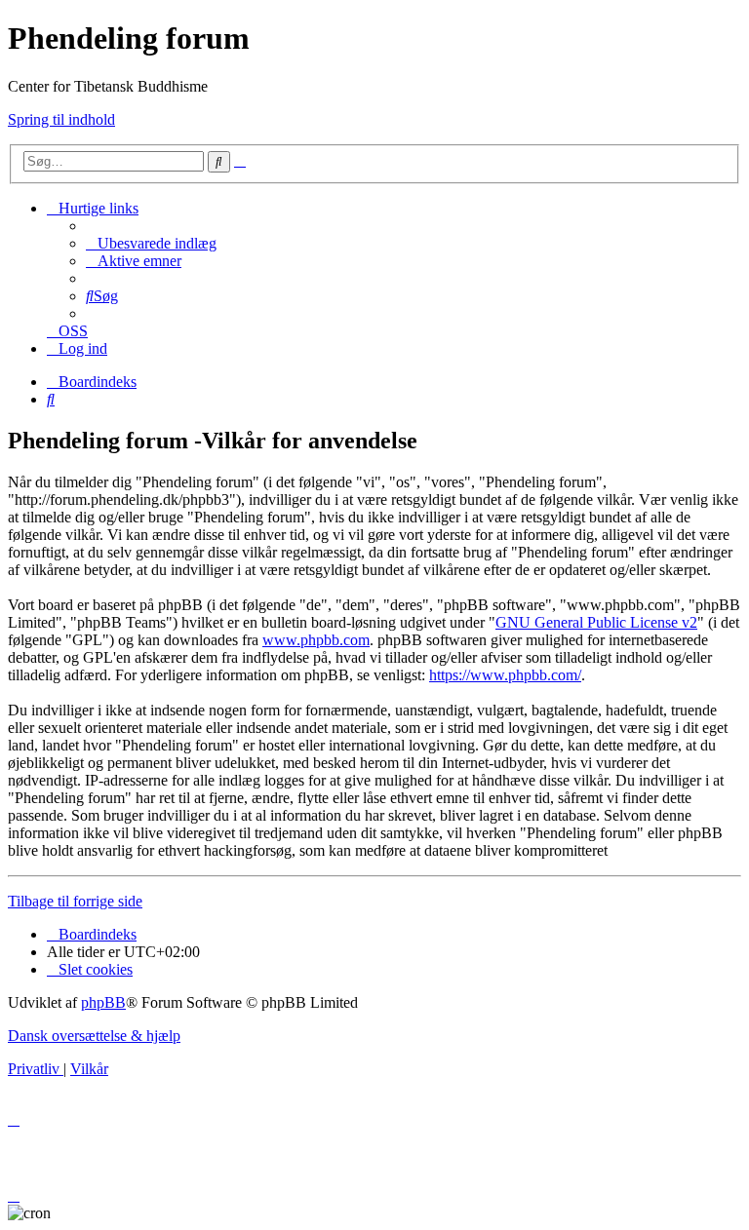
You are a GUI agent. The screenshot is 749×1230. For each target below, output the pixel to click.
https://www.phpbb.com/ (505, 675)
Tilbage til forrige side (75, 901)
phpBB (103, 1002)
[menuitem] (151, 243)
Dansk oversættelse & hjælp (94, 1035)
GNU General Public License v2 (596, 622)
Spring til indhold (61, 119)
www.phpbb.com (316, 640)
